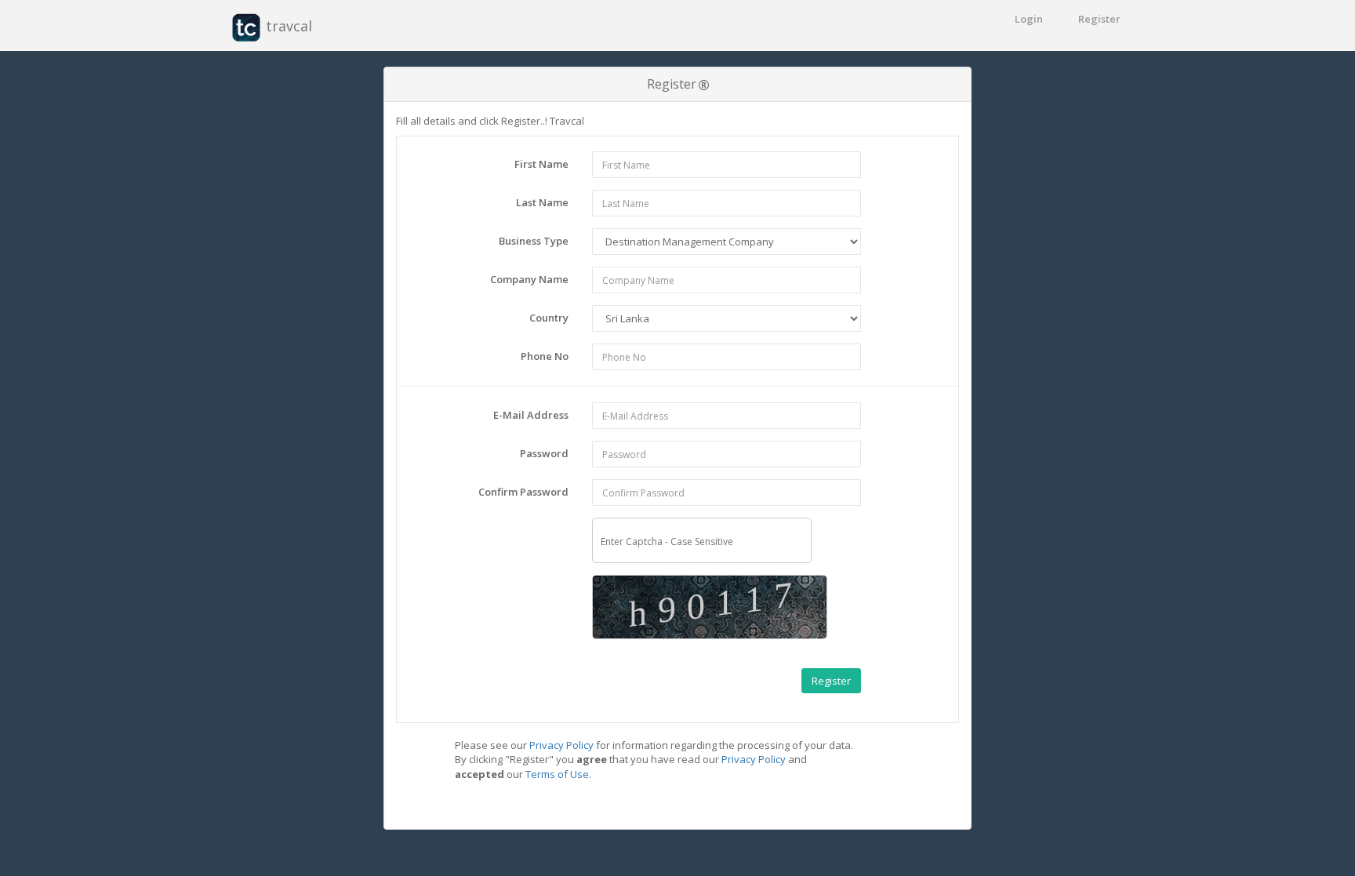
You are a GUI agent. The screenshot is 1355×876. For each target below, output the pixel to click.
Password (544, 453)
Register (1099, 19)
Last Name (542, 202)
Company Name (529, 279)
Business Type (534, 241)
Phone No (545, 356)
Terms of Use (557, 774)
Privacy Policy (561, 745)
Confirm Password (523, 492)
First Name (541, 164)
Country (549, 318)
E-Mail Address (531, 415)
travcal (287, 25)
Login (1029, 19)
